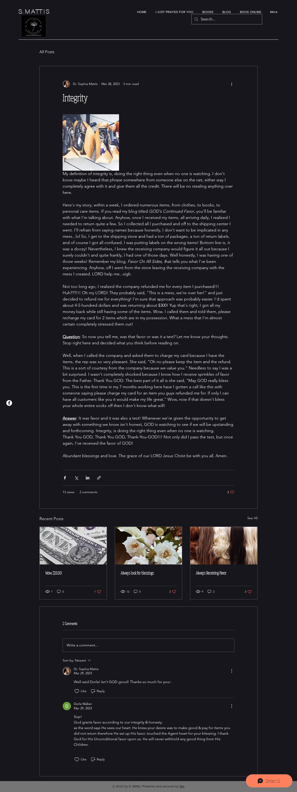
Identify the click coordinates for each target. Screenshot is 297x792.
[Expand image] (91, 142)
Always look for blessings (137, 572)
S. (22, 11)
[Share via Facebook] (65, 478)
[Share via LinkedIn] (87, 478)
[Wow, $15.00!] (73, 545)
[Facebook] (9, 403)
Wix (181, 786)
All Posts (46, 51)
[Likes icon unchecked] (77, 691)
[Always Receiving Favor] (223, 545)
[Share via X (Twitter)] (76, 478)
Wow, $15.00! (53, 572)
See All (252, 518)
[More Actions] (231, 671)
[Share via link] (99, 478)
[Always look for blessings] (148, 545)
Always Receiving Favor (211, 572)
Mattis (38, 11)
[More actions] (231, 84)
